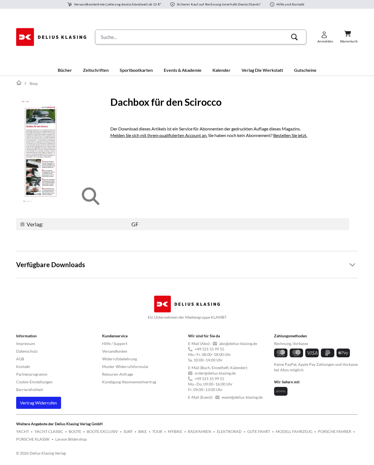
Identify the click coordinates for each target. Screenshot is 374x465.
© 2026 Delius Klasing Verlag (41, 453)
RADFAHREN (199, 431)
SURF (128, 431)
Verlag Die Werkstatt (262, 70)
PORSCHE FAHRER (334, 431)
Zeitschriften (96, 70)
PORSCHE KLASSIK (33, 439)
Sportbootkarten (136, 70)
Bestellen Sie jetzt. (290, 135)
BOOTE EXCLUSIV (102, 431)
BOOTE (75, 431)
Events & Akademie (183, 70)
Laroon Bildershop (71, 439)
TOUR (157, 431)
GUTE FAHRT (258, 431)
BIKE (142, 431)
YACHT (22, 431)
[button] (294, 37)
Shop (33, 83)
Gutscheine (305, 70)
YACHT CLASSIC (48, 431)
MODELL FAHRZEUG (294, 431)
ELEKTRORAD (229, 431)
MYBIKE (175, 431)
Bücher (65, 70)
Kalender (221, 70)
